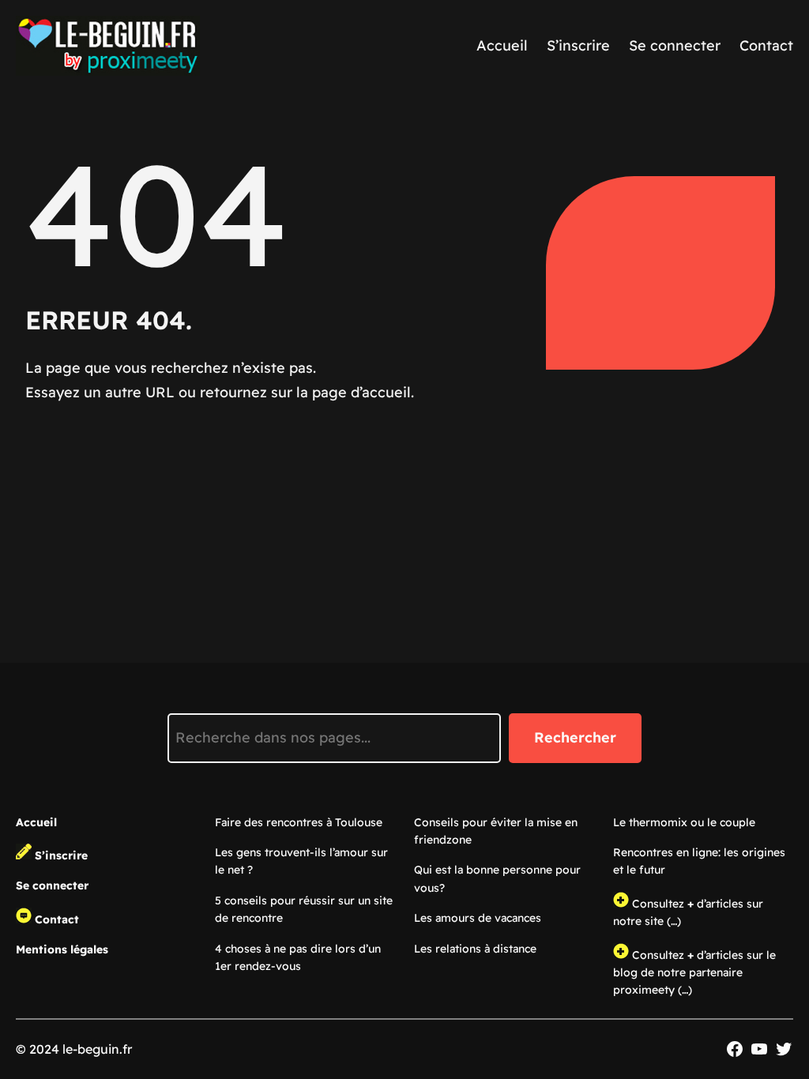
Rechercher (575, 737)
